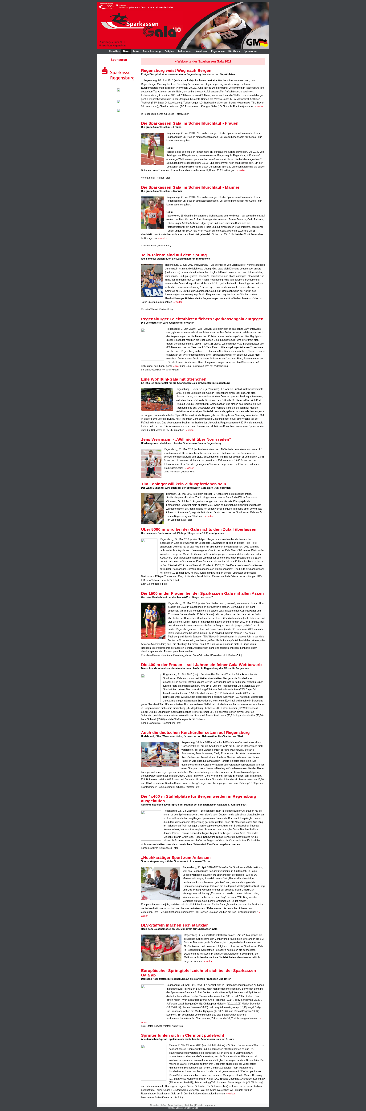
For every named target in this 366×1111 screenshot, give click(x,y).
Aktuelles (114, 51)
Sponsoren (250, 51)
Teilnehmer (184, 51)
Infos (136, 51)
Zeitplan (169, 51)
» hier (176, 366)
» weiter (259, 106)
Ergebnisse (218, 51)
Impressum (210, 1105)
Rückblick (234, 51)
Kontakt (199, 1105)
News (126, 51)
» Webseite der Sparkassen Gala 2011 (203, 61)
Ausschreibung (152, 51)
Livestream (201, 51)
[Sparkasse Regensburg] (119, 80)
